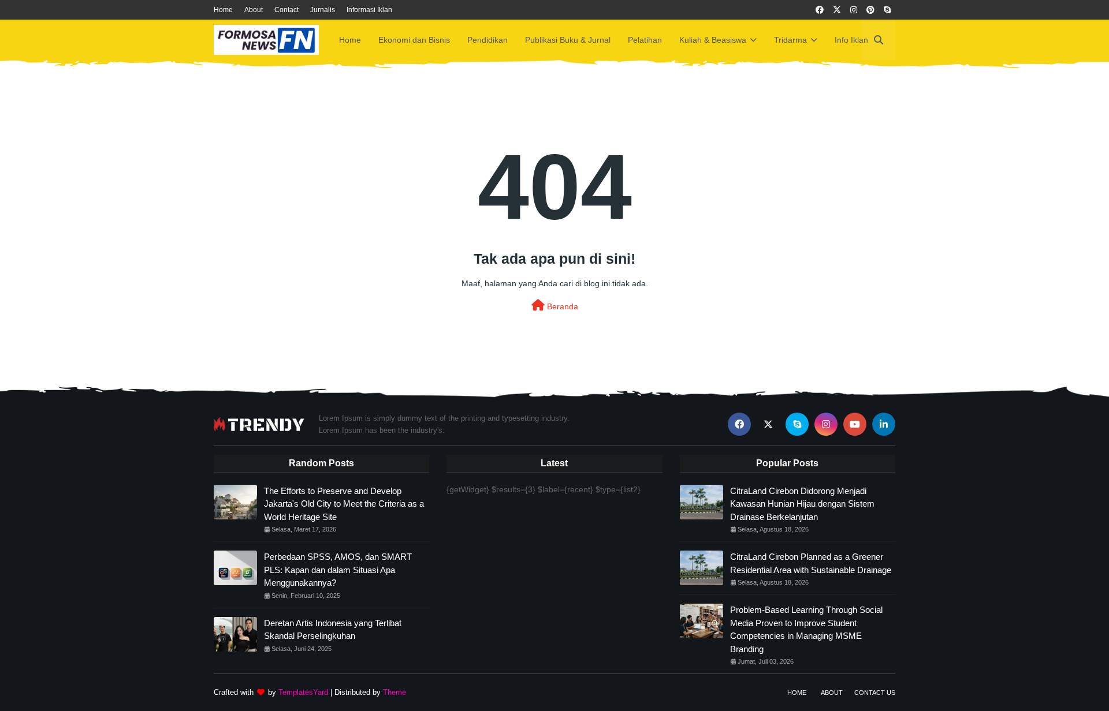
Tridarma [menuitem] (790, 39)
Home (223, 10)
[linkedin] (883, 424)
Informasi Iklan (369, 10)
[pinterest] (870, 10)
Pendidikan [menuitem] (487, 39)
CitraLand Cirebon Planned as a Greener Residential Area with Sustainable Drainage (810, 563)
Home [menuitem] (350, 39)
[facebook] (819, 10)
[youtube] (854, 424)
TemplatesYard (303, 692)
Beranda (561, 306)
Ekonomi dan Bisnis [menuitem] (414, 39)
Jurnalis (322, 10)
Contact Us (874, 692)
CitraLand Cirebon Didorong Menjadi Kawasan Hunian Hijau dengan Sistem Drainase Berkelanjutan (802, 504)
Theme (394, 692)
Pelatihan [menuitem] (645, 39)
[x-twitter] (837, 10)
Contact (286, 10)
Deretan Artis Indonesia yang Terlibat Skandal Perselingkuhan (332, 629)
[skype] (887, 10)
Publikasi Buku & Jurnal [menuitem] (568, 39)
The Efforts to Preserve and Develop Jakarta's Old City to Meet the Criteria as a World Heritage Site (344, 504)
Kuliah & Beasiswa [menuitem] (712, 39)
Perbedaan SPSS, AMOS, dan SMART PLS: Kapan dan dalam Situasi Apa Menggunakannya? (338, 569)
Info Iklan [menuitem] (851, 39)
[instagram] (854, 10)
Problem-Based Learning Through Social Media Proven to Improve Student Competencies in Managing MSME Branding (806, 629)
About (253, 10)
